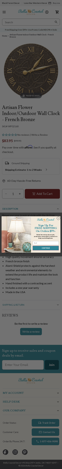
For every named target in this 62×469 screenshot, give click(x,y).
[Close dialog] (58, 218)
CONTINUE (46, 248)
